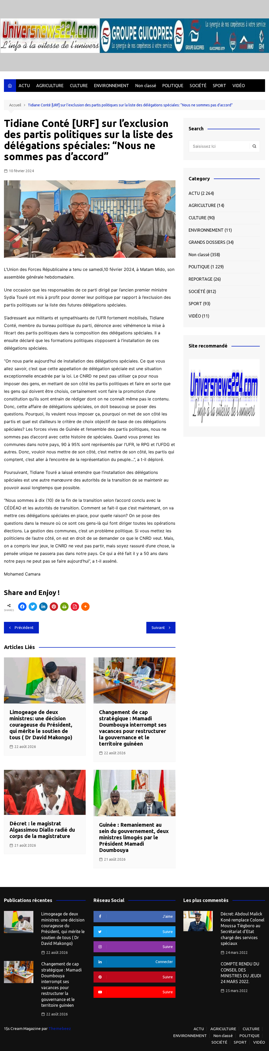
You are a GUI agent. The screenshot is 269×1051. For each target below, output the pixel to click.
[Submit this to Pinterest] (54, 606)
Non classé (145, 85)
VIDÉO (238, 85)
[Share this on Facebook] (22, 606)
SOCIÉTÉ (198, 85)
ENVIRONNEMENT (111, 85)
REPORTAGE (201, 279)
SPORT (219, 85)
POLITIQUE (172, 85)
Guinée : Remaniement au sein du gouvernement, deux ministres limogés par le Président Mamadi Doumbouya (134, 837)
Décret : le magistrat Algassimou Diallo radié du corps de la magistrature (42, 829)
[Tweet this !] (33, 606)
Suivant (158, 627)
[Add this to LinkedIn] (43, 606)
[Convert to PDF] (75, 606)
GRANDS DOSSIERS (207, 242)
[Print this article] (64, 606)
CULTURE (79, 85)
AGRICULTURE (50, 85)
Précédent (24, 627)
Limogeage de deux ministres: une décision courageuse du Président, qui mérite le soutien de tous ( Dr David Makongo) (40, 724)
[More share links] (85, 606)
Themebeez (59, 1028)
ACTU (24, 85)
